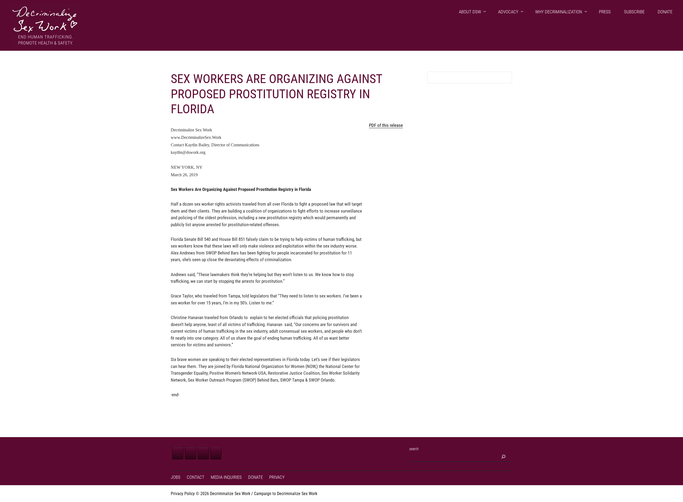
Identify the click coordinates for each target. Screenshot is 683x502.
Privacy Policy (183, 493)
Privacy (277, 477)
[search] (503, 456)
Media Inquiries (226, 477)
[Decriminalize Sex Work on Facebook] (177, 453)
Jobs (175, 477)
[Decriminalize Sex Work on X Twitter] (190, 453)
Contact (195, 477)
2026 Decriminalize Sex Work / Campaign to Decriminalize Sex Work (258, 493)
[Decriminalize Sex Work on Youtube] (215, 453)
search (414, 449)
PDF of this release (386, 125)
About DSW (470, 11)
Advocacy (508, 11)
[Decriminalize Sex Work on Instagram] (203, 453)
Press (605, 11)
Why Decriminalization (558, 11)
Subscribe (634, 11)
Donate (665, 11)
